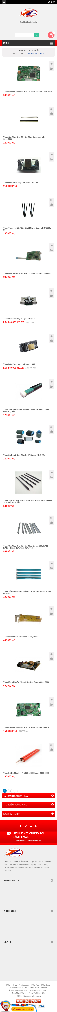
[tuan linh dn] (28, 8)
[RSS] (35, 826)
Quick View (51, 63)
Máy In (9, 985)
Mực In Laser (15, 988)
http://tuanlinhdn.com (32, 996)
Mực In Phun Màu (31, 988)
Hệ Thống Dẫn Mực (38, 990)
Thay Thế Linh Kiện (37, 993)
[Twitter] (25, 826)
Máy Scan (45, 985)
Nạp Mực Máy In (19, 993)
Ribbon (44, 988)
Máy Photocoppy (22, 985)
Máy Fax (35, 985)
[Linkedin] (30, 826)
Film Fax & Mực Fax (19, 990)
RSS (53, 2)
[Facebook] (20, 826)
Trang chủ (19, 54)
